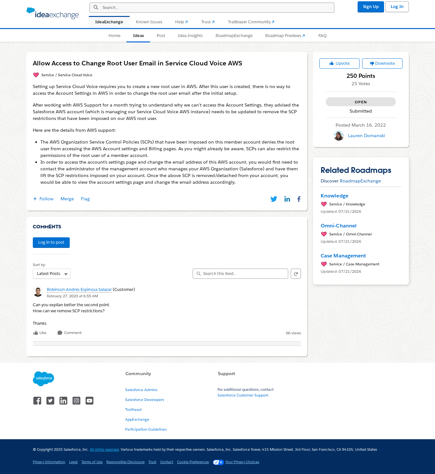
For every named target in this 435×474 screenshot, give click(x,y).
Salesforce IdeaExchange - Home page (52, 13)
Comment (72, 332)
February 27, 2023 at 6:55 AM (72, 296)
